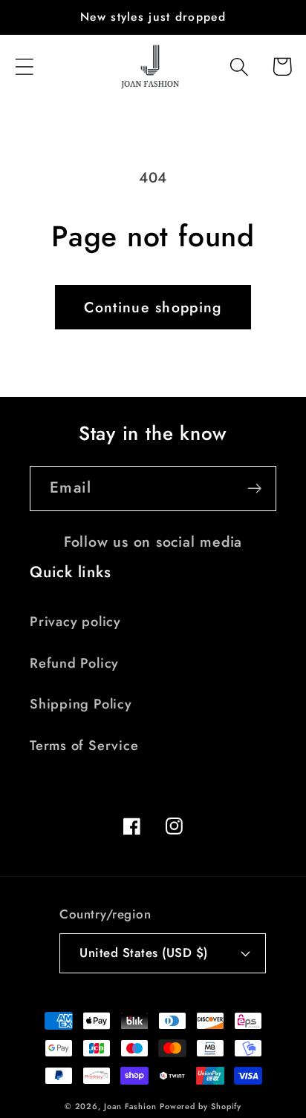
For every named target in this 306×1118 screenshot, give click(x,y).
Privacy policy (75, 621)
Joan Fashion (132, 1106)
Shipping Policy (81, 704)
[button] (24, 66)
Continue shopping (152, 307)
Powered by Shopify (200, 1106)
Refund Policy (74, 663)
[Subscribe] (254, 488)
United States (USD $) (143, 952)
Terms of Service (84, 745)
